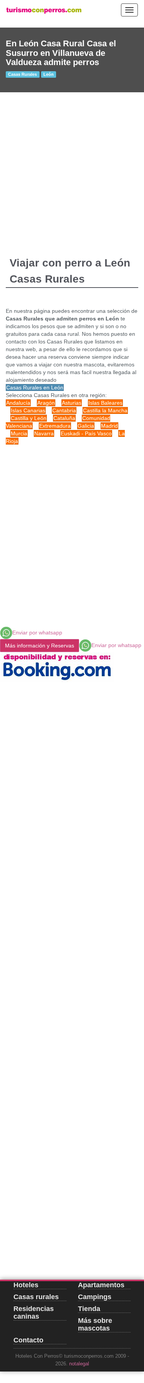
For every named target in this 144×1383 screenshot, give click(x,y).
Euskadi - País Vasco (86, 433)
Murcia (19, 433)
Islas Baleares (105, 403)
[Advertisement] (72, 168)
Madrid (109, 426)
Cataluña (64, 418)
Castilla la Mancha (105, 410)
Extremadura (55, 426)
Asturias (71, 403)
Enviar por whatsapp (37, 632)
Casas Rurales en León (34, 387)
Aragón (46, 403)
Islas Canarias (28, 410)
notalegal (79, 1364)
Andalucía (18, 403)
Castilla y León (28, 418)
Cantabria (64, 410)
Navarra (44, 433)
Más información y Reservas (39, 645)
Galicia (86, 426)
